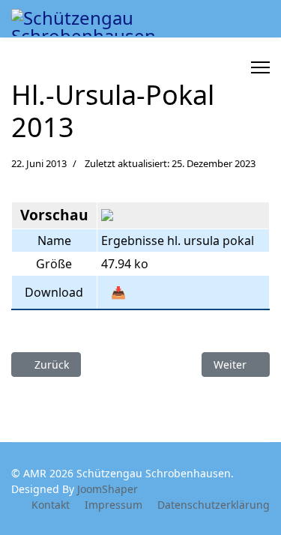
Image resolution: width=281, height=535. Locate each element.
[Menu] (260, 67)
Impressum (113, 505)
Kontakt (50, 505)
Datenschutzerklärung (213, 505)
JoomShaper (107, 489)
